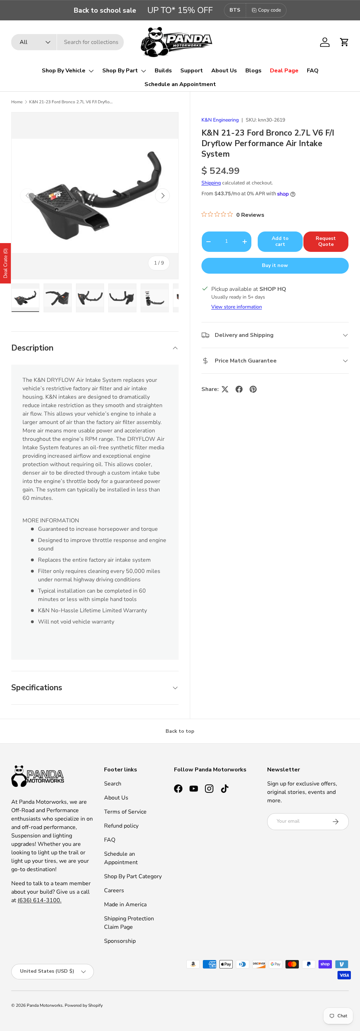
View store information (236, 307)
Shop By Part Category (133, 876)
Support (191, 70)
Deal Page (284, 70)
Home (16, 102)
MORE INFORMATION (50, 520)
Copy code (269, 10)
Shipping (211, 183)
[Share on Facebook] (239, 389)
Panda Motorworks (45, 1005)
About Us (224, 70)
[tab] (94, 520)
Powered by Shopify (84, 1005)
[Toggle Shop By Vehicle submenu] (91, 71)
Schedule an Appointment (180, 84)
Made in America (125, 904)
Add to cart (280, 241)
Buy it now (275, 265)
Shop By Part (120, 70)
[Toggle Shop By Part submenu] (143, 71)
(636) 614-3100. (40, 900)
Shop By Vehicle (63, 70)
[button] (344, 42)
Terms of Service (125, 812)
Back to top (180, 731)
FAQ (313, 70)
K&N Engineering (220, 120)
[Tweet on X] (225, 389)
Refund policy (121, 826)
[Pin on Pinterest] (253, 389)
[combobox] (67, 42)
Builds (163, 70)
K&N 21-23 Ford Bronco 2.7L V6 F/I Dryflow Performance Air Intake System (71, 102)
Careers (114, 890)
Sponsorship (120, 941)
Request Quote (326, 241)
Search (112, 784)
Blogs (253, 70)
